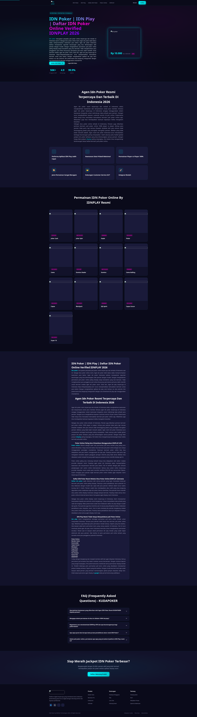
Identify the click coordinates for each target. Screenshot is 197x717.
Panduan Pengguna (114, 695)
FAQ (110, 697)
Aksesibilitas (144, 713)
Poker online (75, 445)
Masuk (135, 2)
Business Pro (91, 697)
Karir (131, 697)
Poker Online (103, 3)
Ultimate (90, 703)
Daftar (142, 2)
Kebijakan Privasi (134, 700)
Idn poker (52, 39)
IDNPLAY (112, 3)
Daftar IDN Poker (92, 3)
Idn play (74, 519)
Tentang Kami (133, 695)
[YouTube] (62, 705)
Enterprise (90, 700)
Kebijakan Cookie (128, 713)
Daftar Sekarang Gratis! (98, 674)
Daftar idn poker (77, 481)
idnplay (88, 139)
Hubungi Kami (113, 703)
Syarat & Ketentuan (135, 703)
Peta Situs (137, 713)
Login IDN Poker (72, 63)
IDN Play (83, 3)
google (97, 573)
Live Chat (111, 700)
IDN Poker (75, 3)
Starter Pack (91, 695)
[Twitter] (58, 705)
